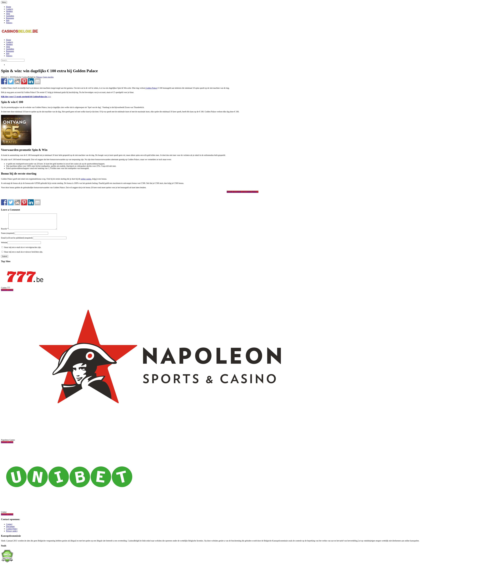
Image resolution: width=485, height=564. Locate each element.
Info (7, 20)
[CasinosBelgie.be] (20, 35)
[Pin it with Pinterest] (24, 81)
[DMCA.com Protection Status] (7, 562)
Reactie (4, 229)
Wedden (9, 11)
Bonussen (10, 18)
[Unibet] (69, 508)
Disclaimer (10, 526)
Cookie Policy (11, 529)
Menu (4, 2)
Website (4, 242)
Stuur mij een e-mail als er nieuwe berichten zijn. (23, 252)
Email (16, 238)
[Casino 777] (25, 283)
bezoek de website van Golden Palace (242, 192)
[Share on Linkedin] (31, 81)
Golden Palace (151, 88)
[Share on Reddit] (17, 81)
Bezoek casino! (7, 290)
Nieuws (9, 23)
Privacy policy (12, 531)
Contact (9, 524)
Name (8, 233)
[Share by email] (37, 81)
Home (8, 7)
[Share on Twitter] (11, 81)
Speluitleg (10, 16)
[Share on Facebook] (4, 81)
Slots (8, 13)
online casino (86, 179)
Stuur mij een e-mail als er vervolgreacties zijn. (22, 247)
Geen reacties (48, 77)
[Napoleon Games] (160, 436)
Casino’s (9, 9)
